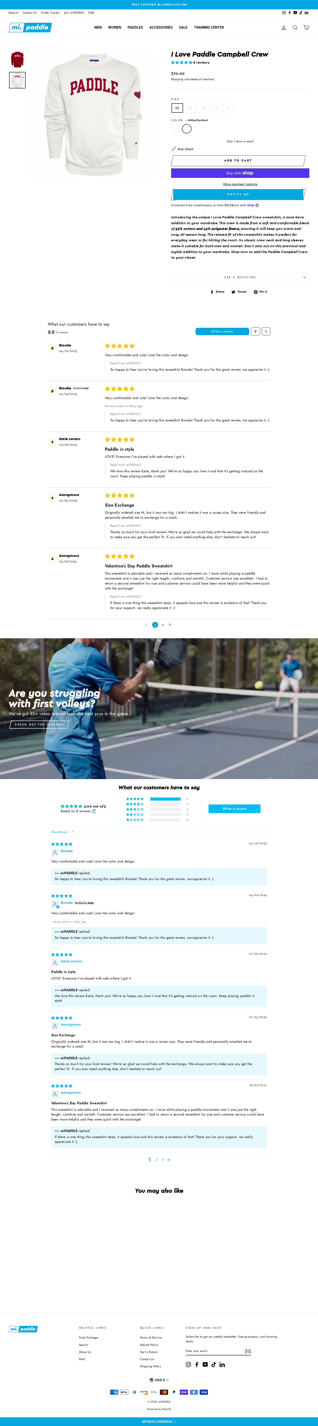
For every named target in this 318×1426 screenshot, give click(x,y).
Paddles (135, 27)
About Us (85, 1352)
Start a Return (149, 1352)
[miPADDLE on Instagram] (188, 1364)
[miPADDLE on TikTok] (213, 1364)
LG (216, 108)
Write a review (222, 331)
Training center (209, 27)
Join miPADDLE (74, 12)
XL (228, 108)
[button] (159, 1421)
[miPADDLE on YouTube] (205, 1364)
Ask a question (240, 277)
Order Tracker (50, 12)
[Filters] (255, 331)
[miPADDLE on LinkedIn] (222, 1364)
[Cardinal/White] (34, 1287)
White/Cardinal (186, 129)
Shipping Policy (150, 1366)
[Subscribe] (248, 1351)
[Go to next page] (171, 625)
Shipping (177, 79)
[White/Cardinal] (40, 1287)
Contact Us (30, 12)
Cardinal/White (176, 129)
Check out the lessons (39, 724)
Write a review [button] (235, 808)
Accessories (161, 27)
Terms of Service (151, 1337)
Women (114, 27)
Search (83, 1345)
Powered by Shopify (159, 1409)
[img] (61, 844)
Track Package (88, 1337)
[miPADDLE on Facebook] (196, 1364)
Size (175, 99)
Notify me (238, 194)
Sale (183, 27)
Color (189, 120)
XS (177, 108)
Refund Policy (149, 1345)
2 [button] (157, 1159)
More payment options (240, 184)
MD (203, 108)
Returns (13, 12)
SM (190, 108)
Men (98, 27)
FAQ (91, 12)
